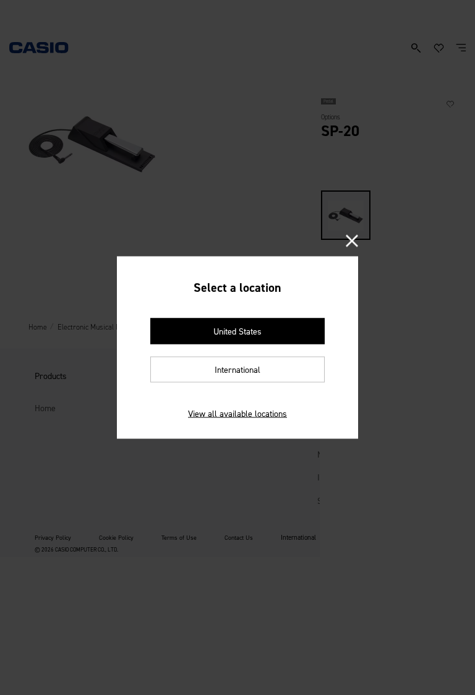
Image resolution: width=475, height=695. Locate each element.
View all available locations (237, 414)
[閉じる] (352, 242)
